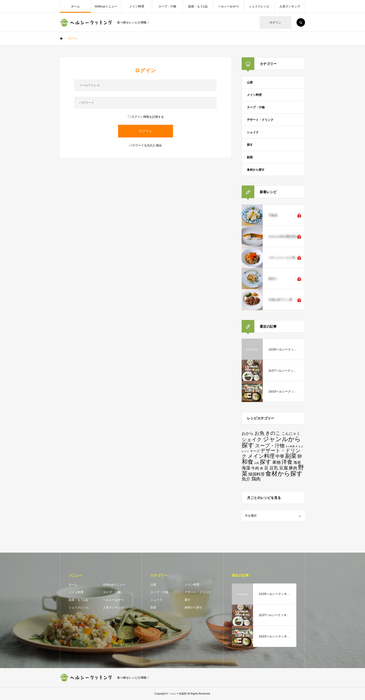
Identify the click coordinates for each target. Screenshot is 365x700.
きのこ (273, 433)
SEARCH (301, 22)
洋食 (287, 462)
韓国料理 (256, 474)
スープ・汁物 (167, 6)
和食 (247, 461)
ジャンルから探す (271, 442)
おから (248, 433)
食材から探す (256, 169)
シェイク (253, 132)
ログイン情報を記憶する (147, 116)
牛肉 (255, 468)
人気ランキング (289, 6)
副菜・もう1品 (198, 6)
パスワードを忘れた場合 (145, 145)
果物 (276, 462)
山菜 (250, 82)
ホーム (75, 6)
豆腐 (283, 467)
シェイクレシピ (259, 6)
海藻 (246, 467)
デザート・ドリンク (260, 119)
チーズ (255, 451)
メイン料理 (136, 6)
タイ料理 (290, 446)
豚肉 (293, 468)
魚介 (246, 479)
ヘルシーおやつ (228, 6)
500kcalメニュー (106, 6)
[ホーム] (61, 38)
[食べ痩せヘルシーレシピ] (86, 22)
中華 (279, 456)
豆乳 (273, 467)
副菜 (250, 157)
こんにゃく (290, 433)
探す (250, 144)
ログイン (275, 22)
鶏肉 (256, 479)
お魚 (259, 433)
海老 (297, 462)
